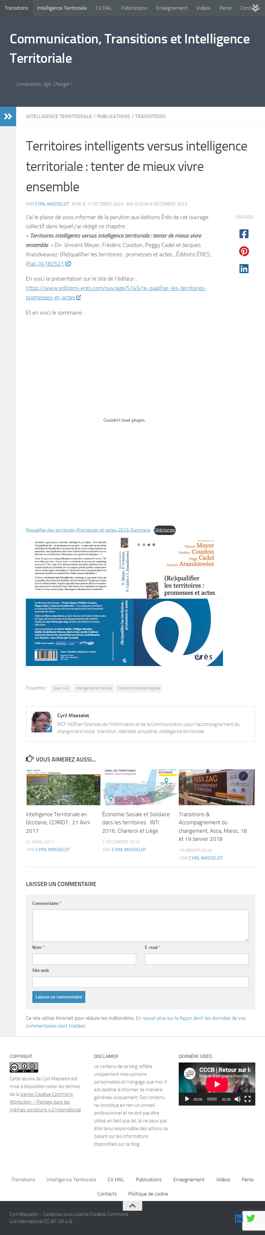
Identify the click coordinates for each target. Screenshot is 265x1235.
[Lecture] (187, 1099)
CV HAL (104, 8)
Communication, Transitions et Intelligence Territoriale (129, 48)
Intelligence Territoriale (62, 8)
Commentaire (46, 903)
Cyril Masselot (52, 204)
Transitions (16, 8)
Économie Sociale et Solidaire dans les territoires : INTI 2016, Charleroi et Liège (136, 822)
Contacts (107, 1194)
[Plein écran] (247, 1099)
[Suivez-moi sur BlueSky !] (250, 1218)
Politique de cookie (148, 1194)
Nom (38, 947)
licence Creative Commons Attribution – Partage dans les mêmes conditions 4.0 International (45, 1102)
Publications (134, 8)
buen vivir (61, 688)
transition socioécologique (139, 688)
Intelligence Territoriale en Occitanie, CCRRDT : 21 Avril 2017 (58, 822)
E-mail (153, 947)
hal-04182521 (46, 263)
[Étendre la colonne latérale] (8, 116)
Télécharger (165, 530)
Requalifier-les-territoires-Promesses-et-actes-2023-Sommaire (88, 530)
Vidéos (203, 8)
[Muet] (237, 1099)
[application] (217, 1084)
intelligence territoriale (93, 688)
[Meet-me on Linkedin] (239, 1218)
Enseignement (171, 8)
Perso (225, 8)
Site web (40, 970)
